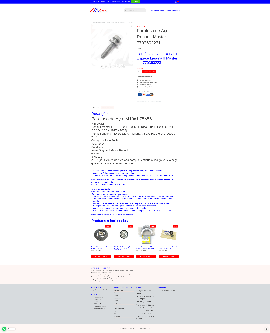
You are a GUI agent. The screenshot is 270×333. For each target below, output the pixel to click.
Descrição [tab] (96, 107)
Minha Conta (95, 1)
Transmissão (158, 101)
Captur (141, 291)
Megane (150, 305)
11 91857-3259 (126, 1)
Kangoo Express (149, 299)
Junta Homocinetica (126, 279)
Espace (141, 102)
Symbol (142, 316)
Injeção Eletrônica (119, 308)
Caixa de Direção (96, 281)
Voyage (140, 318)
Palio (145, 308)
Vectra (137, 318)
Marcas (169, 10)
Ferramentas (117, 303)
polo (151, 308)
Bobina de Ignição (108, 277)
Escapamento (117, 298)
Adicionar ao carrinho (149, 72)
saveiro (142, 313)
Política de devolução (100, 306)
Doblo (155, 290)
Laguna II (143, 302)
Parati (148, 308)
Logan (148, 302)
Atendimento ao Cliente (113, 1)
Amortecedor (105, 281)
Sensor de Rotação (119, 277)
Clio (144, 290)
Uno (154, 316)
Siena (151, 314)
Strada (138, 316)
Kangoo (142, 299)
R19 (137, 310)
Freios (115, 306)
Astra (137, 290)
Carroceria (117, 293)
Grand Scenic (151, 296)
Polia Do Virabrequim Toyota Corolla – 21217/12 (99, 247)
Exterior (116, 300)
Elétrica (116, 295)
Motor (143, 101)
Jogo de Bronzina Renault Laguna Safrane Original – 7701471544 (146, 247)
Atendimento (176, 10)
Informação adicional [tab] (107, 107)
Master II (144, 305)
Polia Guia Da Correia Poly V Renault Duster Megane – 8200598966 (122, 248)
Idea (137, 299)
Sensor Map (128, 277)
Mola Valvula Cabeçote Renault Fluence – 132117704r (168, 247)
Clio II (148, 291)
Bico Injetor (99, 277)
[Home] (91, 22)
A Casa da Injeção (99, 297)
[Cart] (266, 328)
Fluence (138, 296)
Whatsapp (135, 1)
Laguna (144, 102)
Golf (147, 296)
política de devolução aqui (113, 184)
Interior (116, 311)
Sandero (149, 310)
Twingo (150, 316)
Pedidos (103, 1)
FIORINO (150, 293)
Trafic (151, 102)
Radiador (107, 279)
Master (148, 102)
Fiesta (146, 293)
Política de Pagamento (100, 304)
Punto (154, 308)
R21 (139, 310)
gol (144, 296)
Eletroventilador (115, 279)
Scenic (146, 314)
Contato (96, 301)
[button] (131, 26)
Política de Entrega (99, 308)
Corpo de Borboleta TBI (98, 279)
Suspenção (152, 101)
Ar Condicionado (118, 290)
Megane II (138, 308)
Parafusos (141, 26)
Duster (138, 294)
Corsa (151, 291)
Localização (97, 299)
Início (151, 10)
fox (142, 296)
